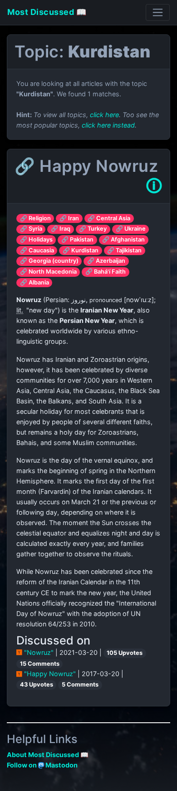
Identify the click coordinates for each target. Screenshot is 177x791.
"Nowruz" (38, 652)
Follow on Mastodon (42, 765)
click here (104, 114)
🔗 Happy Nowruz (86, 166)
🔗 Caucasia (37, 250)
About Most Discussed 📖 (47, 754)
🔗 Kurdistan (80, 250)
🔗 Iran (69, 218)
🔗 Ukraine (131, 228)
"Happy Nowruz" (50, 673)
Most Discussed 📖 (46, 12)
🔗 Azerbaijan (106, 260)
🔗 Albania (34, 282)
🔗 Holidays (36, 239)
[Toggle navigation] (158, 12)
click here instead (108, 125)
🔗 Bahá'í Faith (105, 271)
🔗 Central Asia (109, 218)
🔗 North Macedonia (48, 271)
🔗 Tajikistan (124, 250)
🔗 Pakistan (77, 239)
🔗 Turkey (93, 228)
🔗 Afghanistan (123, 239)
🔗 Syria (31, 228)
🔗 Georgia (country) (49, 260)
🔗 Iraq (60, 228)
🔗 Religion (35, 218)
